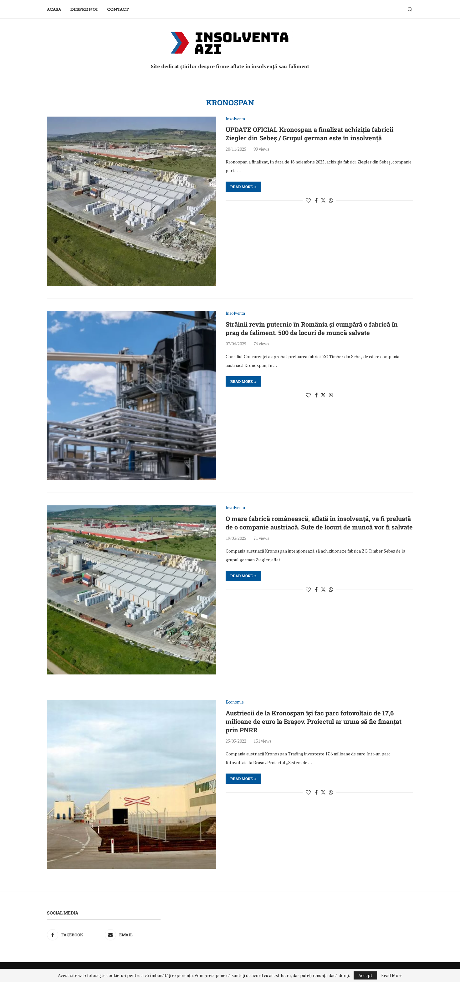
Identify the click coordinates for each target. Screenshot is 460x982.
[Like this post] (308, 200)
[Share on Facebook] (316, 200)
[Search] (410, 9)
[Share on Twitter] (323, 200)
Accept (365, 975)
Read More (391, 975)
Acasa (54, 9)
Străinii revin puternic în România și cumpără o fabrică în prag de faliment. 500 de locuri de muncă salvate (312, 328)
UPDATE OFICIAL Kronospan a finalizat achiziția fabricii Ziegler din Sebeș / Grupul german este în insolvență (309, 133)
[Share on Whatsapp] (331, 200)
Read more (241, 186)
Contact (118, 9)
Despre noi (84, 9)
